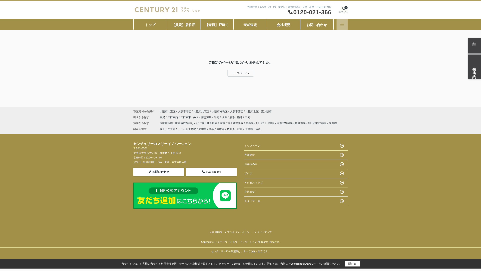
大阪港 (221, 128)
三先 (247, 117)
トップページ (252, 145)
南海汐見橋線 (285, 123)
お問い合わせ (317, 25)
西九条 (231, 128)
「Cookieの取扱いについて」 (303, 264)
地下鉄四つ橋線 (317, 123)
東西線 (333, 123)
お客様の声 (250, 164)
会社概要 (283, 25)
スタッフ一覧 (252, 200)
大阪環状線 (167, 123)
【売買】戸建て (217, 25)
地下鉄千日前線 (265, 123)
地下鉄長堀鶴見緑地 (213, 123)
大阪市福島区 (220, 111)
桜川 (240, 128)
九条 (211, 128)
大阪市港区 (184, 111)
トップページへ (240, 73)
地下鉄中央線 (236, 123)
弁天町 (171, 128)
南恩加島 (206, 117)
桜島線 (250, 123)
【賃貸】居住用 (183, 25)
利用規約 (217, 232)
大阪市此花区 (201, 111)
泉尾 (163, 117)
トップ (150, 25)
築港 (240, 117)
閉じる (352, 263)
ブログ (248, 173)
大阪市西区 (236, 111)
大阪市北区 (252, 111)
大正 (162, 128)
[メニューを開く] (342, 24)
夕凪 (225, 117)
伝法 (258, 128)
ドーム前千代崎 (187, 128)
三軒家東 (186, 117)
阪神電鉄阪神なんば (187, 123)
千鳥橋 (249, 128)
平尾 (217, 117)
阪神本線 (300, 123)
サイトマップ (264, 232)
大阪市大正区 (167, 111)
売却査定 (250, 25)
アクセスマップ (253, 182)
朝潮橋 (202, 128)
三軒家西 (173, 117)
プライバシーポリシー (239, 232)
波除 (232, 117)
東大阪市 (266, 111)
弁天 (196, 117)
